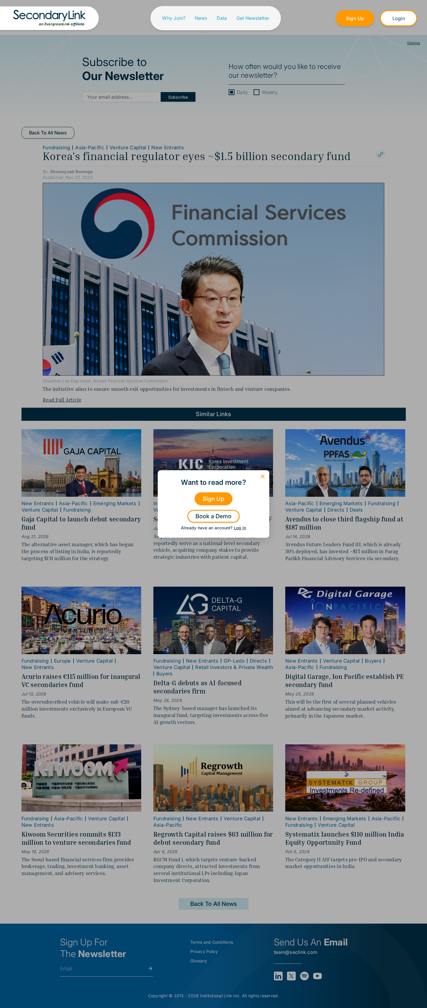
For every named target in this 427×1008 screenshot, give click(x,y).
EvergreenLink (57, 24)
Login (398, 18)
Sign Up (355, 18)
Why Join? (173, 18)
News (201, 18)
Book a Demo (213, 516)
